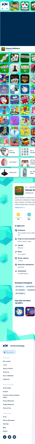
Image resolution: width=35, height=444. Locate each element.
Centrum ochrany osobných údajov (11, 396)
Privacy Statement (8, 401)
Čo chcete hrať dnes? (7, 8)
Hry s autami (7, 361)
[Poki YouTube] (14, 437)
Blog (4, 427)
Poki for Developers (9, 420)
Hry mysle (20, 286)
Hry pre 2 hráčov (8, 368)
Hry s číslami (20, 293)
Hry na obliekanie (8, 375)
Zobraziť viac (19, 207)
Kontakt (5, 391)
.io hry (5, 365)
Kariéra (5, 431)
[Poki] (4, 4)
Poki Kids (6, 424)
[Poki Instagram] (9, 437)
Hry (26, 187)
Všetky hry (6, 379)
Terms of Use (7, 408)
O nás (5, 416)
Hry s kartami (20, 290)
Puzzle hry (6, 372)
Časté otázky (7, 388)
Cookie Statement (8, 404)
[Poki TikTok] (4, 437)
